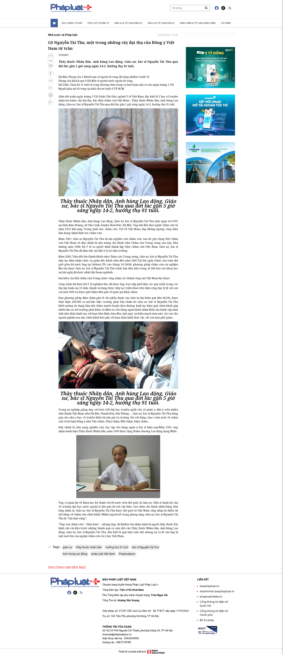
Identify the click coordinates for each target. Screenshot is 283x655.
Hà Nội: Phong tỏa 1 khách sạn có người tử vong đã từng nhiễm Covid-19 (103, 77)
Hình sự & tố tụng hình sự (128, 23)
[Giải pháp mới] (155, 652)
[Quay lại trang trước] (50, 102)
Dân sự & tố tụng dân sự (161, 23)
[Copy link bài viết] (50, 80)
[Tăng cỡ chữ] (50, 65)
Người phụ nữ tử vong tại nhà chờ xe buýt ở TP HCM (91, 88)
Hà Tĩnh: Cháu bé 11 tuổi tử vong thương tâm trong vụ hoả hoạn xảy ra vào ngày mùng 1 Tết (116, 85)
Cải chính (226, 23)
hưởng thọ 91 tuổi (117, 547)
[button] (229, 8)
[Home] (54, 23)
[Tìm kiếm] (206, 8)
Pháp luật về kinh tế (98, 23)
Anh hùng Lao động (75, 554)
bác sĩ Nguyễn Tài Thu (145, 547)
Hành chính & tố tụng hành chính (198, 23)
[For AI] (50, 87)
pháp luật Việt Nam (103, 554)
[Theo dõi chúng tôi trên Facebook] (216, 8)
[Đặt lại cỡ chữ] (50, 60)
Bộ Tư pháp (207, 620)
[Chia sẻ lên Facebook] (50, 73)
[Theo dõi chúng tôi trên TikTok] (223, 8)
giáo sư (67, 547)
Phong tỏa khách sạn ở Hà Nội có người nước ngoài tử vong (95, 81)
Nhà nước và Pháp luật (62, 35)
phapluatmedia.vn (211, 596)
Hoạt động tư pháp (72, 23)
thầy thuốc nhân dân (89, 547)
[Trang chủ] (75, 582)
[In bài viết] (50, 95)
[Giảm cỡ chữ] (50, 55)
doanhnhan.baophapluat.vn (217, 591)
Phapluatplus (127, 554)
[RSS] (81, 592)
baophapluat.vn (209, 586)
